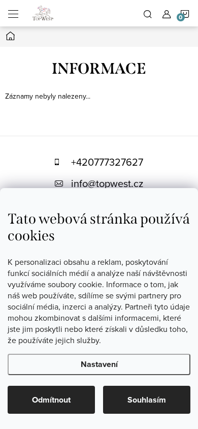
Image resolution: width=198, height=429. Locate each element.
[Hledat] (148, 13)
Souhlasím (146, 400)
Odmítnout (51, 400)
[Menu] (13, 13)
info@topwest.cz (107, 183)
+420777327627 (107, 162)
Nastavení (99, 364)
